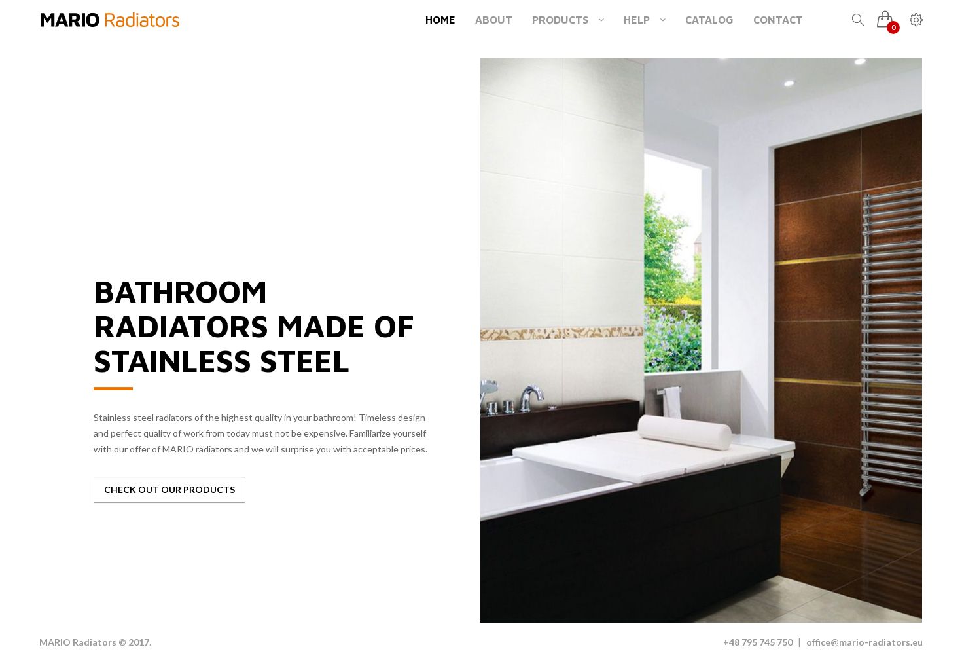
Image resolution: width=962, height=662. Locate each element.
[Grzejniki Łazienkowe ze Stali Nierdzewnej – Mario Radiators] (109, 19)
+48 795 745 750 (758, 642)
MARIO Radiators (77, 642)
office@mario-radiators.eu (864, 642)
